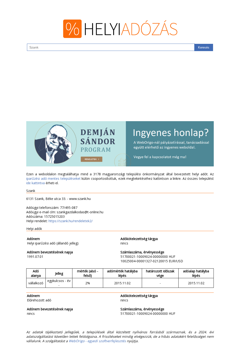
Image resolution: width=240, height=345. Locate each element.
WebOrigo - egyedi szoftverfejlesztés (97, 341)
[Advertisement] (120, 88)
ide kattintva (35, 183)
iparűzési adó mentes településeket (53, 178)
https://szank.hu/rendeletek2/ (71, 221)
